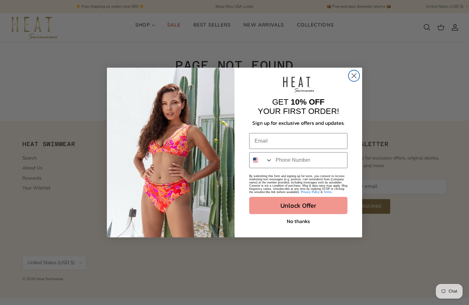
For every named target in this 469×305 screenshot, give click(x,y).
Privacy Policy (310, 192)
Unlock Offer (298, 205)
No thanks (298, 221)
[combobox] (260, 160)
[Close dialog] (354, 75)
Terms (328, 192)
